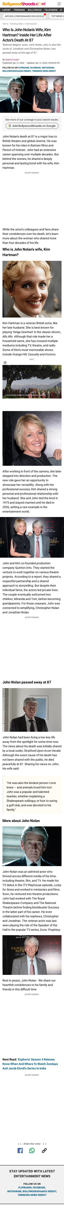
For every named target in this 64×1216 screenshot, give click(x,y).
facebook (39, 1187)
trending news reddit (32, 1195)
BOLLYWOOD (35, 10)
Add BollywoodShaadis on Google (34, 125)
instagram (14, 1191)
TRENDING (19, 10)
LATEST (6, 10)
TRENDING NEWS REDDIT (44, 71)
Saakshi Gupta (12, 59)
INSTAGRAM (48, 67)
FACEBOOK (35, 67)
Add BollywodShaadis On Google (24, 16)
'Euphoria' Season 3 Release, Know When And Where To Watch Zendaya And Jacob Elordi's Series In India (30, 1064)
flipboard (25, 1187)
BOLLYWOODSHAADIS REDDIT (16, 71)
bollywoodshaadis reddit (39, 1191)
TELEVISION (50, 10)
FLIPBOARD (23, 67)
